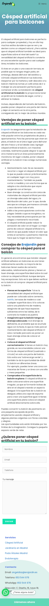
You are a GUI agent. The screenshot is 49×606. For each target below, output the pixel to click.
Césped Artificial (14, 542)
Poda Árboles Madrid (16, 553)
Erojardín (5, 129)
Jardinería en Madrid (16, 548)
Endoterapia (11, 558)
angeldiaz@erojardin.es (24, 572)
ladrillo (10, 299)
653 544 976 (22, 577)
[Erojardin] (8, 4)
